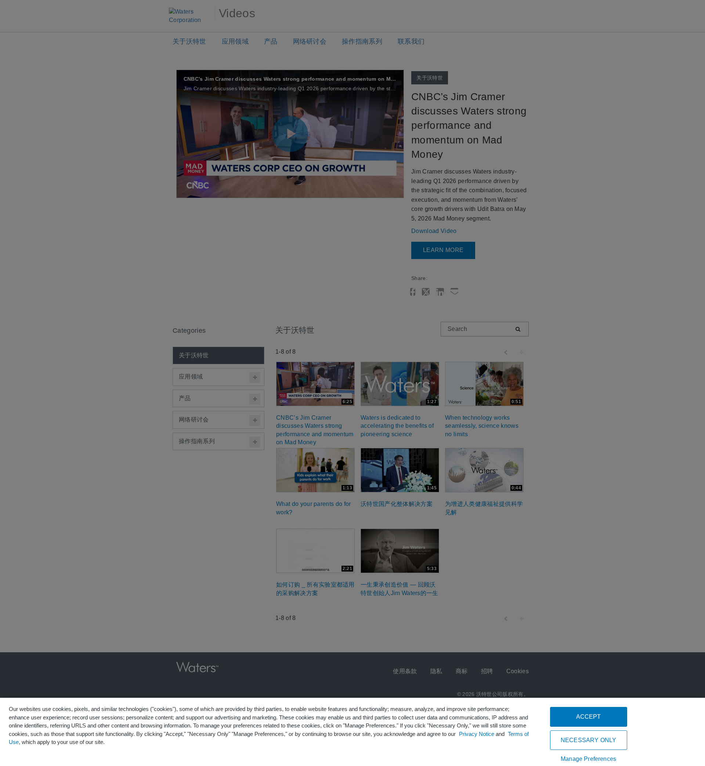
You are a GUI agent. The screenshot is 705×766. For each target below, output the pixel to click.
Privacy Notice (476, 734)
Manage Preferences (588, 759)
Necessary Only (588, 740)
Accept (588, 717)
